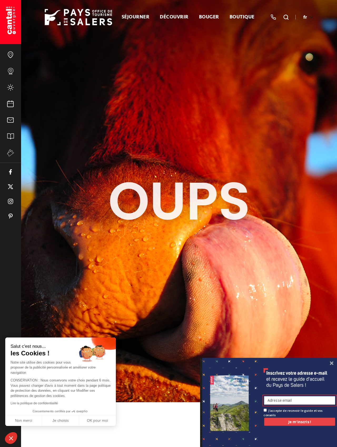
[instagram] (10, 201)
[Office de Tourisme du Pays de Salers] (10, 22)
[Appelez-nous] (273, 17)
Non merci (23, 420)
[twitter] (10, 186)
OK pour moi (97, 420)
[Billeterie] (10, 152)
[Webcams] (10, 71)
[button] (11, 438)
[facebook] (10, 172)
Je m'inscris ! (299, 421)
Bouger (209, 17)
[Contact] (10, 120)
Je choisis (60, 420)
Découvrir (174, 17)
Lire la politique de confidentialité (34, 403)
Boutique (242, 17)
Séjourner (136, 17)
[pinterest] (10, 216)
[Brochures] (10, 136)
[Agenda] (10, 103)
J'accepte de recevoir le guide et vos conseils (293, 412)
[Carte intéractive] (10, 54)
